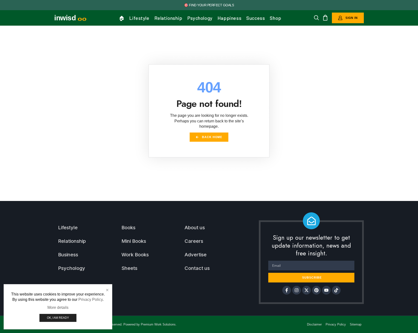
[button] (316, 18)
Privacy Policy (90, 299)
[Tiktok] (336, 290)
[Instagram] (296, 290)
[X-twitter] (306, 290)
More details (57, 307)
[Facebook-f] (286, 290)
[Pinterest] (316, 290)
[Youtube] (326, 290)
